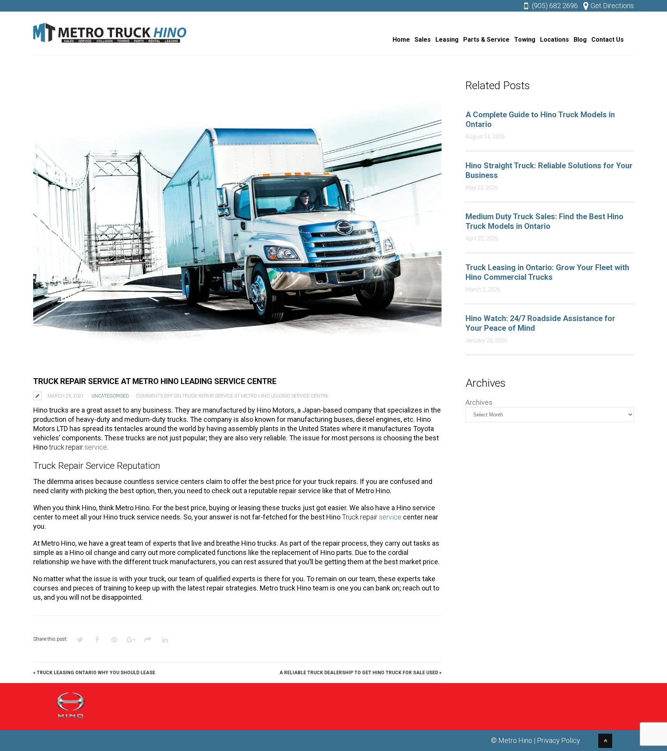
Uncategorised (110, 396)
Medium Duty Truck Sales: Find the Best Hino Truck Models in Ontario (544, 221)
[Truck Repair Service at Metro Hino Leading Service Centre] (237, 224)
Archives (479, 402)
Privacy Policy (558, 740)
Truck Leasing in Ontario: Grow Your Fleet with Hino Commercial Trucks (547, 272)
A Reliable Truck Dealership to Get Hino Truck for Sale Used (358, 672)
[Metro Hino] (110, 45)
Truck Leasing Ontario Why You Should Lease (96, 672)
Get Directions (612, 6)
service (96, 447)
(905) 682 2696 (555, 6)
